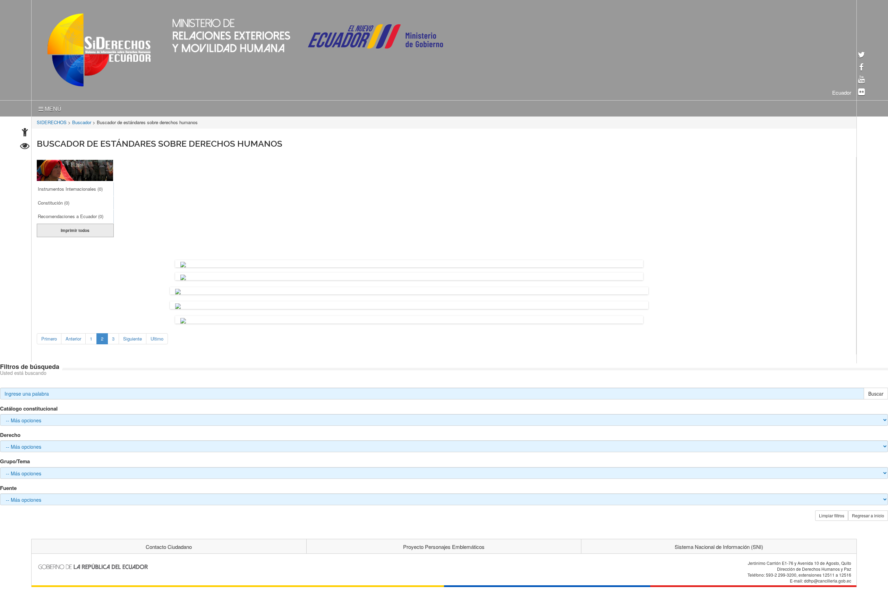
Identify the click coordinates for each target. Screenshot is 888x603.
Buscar (875, 392)
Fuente (8, 486)
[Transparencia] (24, 146)
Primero (49, 337)
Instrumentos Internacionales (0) (70, 187)
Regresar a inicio (868, 514)
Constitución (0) (53, 201)
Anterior (73, 337)
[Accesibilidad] (25, 133)
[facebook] (861, 67)
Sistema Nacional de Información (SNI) (719, 545)
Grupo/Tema (15, 460)
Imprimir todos (75, 229)
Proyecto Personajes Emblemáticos (444, 545)
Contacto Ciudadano (169, 545)
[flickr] (861, 92)
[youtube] (861, 80)
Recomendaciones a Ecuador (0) (70, 215)
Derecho (10, 433)
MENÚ (52, 107)
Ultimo (157, 337)
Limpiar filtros (831, 514)
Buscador (81, 121)
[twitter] (861, 55)
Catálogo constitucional (29, 407)
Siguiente (132, 337)
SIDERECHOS (52, 121)
